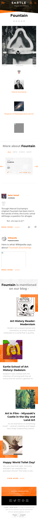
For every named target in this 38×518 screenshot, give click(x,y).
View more (13, 478)
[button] (19, 45)
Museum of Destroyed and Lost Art (19, 114)
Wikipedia (12, 238)
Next (35, 166)
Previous (2, 166)
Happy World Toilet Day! (19, 462)
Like (35, 227)
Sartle (19, 2)
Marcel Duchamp (19, 92)
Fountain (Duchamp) (19, 248)
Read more (7, 227)
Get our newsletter (20, 491)
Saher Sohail (13, 195)
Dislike (29, 227)
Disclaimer (4, 65)
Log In (31, 3)
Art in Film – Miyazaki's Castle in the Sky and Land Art (20, 417)
